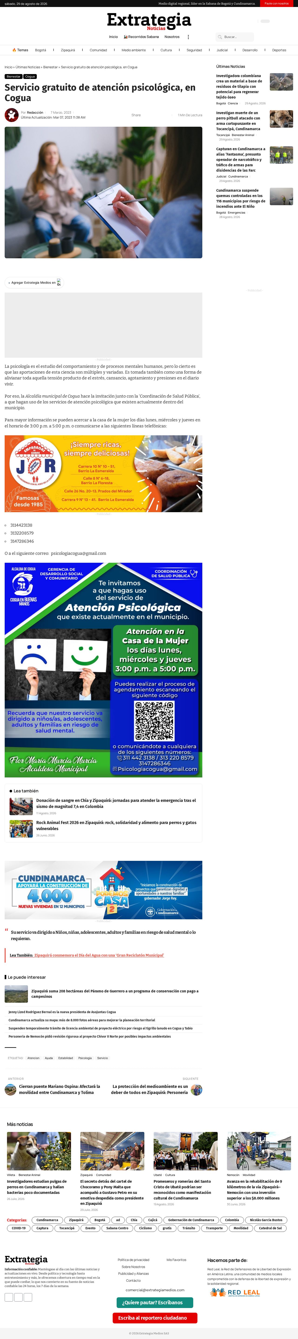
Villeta (11, 1175)
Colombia (232, 1220)
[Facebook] (229, 22)
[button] (188, 37)
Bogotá (40, 50)
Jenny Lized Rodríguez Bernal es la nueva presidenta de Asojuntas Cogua (62, 1012)
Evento (90, 1228)
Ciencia (233, 103)
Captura (42, 1228)
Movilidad (249, 1175)
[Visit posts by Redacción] (12, 115)
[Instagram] (239, 22)
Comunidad (98, 50)
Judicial (222, 50)
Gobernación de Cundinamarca (191, 1220)
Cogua (30, 76)
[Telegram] (248, 22)
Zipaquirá (68, 50)
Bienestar (50, 67)
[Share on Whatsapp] (152, 115)
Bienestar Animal (243, 135)
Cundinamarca (238, 176)
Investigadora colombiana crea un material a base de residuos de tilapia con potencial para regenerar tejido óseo (239, 86)
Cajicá (152, 1220)
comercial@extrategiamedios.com (155, 1290)
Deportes (279, 50)
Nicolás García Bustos (266, 1220)
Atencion (33, 1058)
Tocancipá (223, 135)
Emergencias (236, 213)
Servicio (102, 1058)
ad (118, 1220)
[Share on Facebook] (145, 115)
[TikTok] (243, 22)
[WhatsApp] (253, 22)
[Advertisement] (103, 325)
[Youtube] (28, 1297)
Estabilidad (65, 1058)
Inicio (8, 67)
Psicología (85, 1058)
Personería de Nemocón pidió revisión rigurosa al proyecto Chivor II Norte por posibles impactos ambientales (90, 1037)
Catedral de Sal (270, 1228)
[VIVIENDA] (103, 890)
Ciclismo (145, 1228)
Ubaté (158, 1175)
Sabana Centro (117, 1228)
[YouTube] (234, 22)
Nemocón (233, 1175)
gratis (167, 1228)
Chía (134, 1220)
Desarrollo (250, 50)
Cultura (166, 50)
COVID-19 (19, 1228)
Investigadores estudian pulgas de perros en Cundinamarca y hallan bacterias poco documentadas (37, 1187)
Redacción (35, 112)
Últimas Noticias (28, 67)
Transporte (214, 1228)
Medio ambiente (134, 50)
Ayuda (49, 1058)
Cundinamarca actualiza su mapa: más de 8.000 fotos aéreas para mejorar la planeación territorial (82, 1020)
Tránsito (189, 1228)
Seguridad (194, 50)
